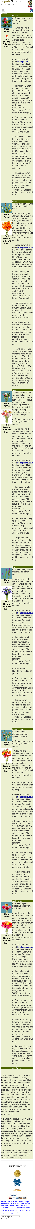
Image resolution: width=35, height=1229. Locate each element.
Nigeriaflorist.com (21, 1165)
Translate (14, 1219)
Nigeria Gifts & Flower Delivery (9, 4)
